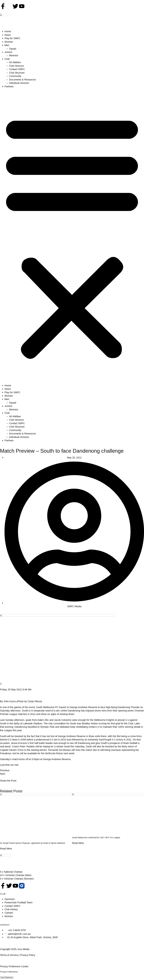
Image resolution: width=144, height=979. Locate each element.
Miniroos (13, 55)
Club (7, 59)
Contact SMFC (17, 69)
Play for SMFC (12, 38)
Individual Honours (19, 83)
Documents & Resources (22, 79)
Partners (9, 86)
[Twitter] (15, 6)
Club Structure (17, 72)
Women (8, 41)
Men (6, 45)
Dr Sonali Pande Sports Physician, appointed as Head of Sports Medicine (32, 843)
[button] (72, 236)
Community (15, 76)
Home (7, 31)
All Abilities (15, 62)
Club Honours (16, 65)
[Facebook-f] (3, 6)
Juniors (8, 52)
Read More (6, 848)
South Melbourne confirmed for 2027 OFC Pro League (96, 837)
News (7, 35)
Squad (12, 48)
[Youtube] (15, 886)
